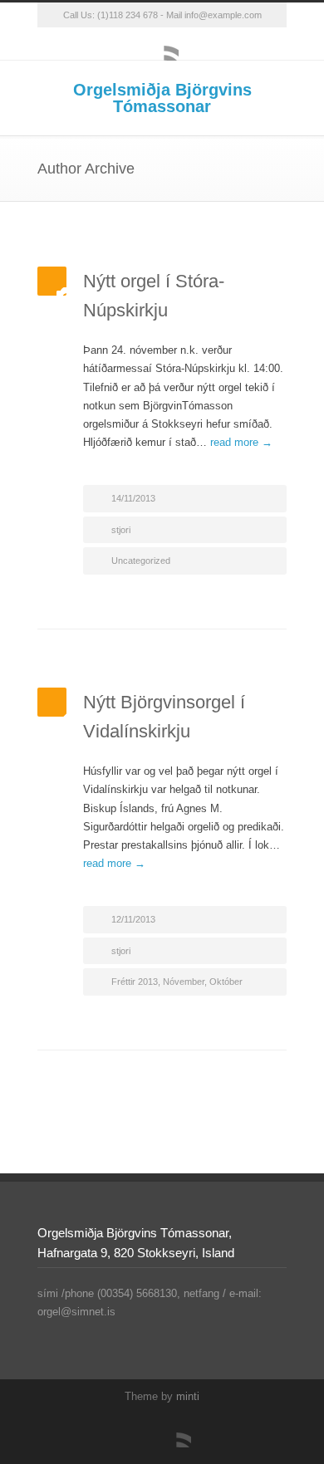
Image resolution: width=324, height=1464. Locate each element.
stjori (120, 530)
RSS (162, 44)
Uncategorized (140, 561)
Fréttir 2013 (134, 982)
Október (226, 982)
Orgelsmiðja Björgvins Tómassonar (162, 98)
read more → (241, 442)
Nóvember (183, 982)
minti (187, 1396)
